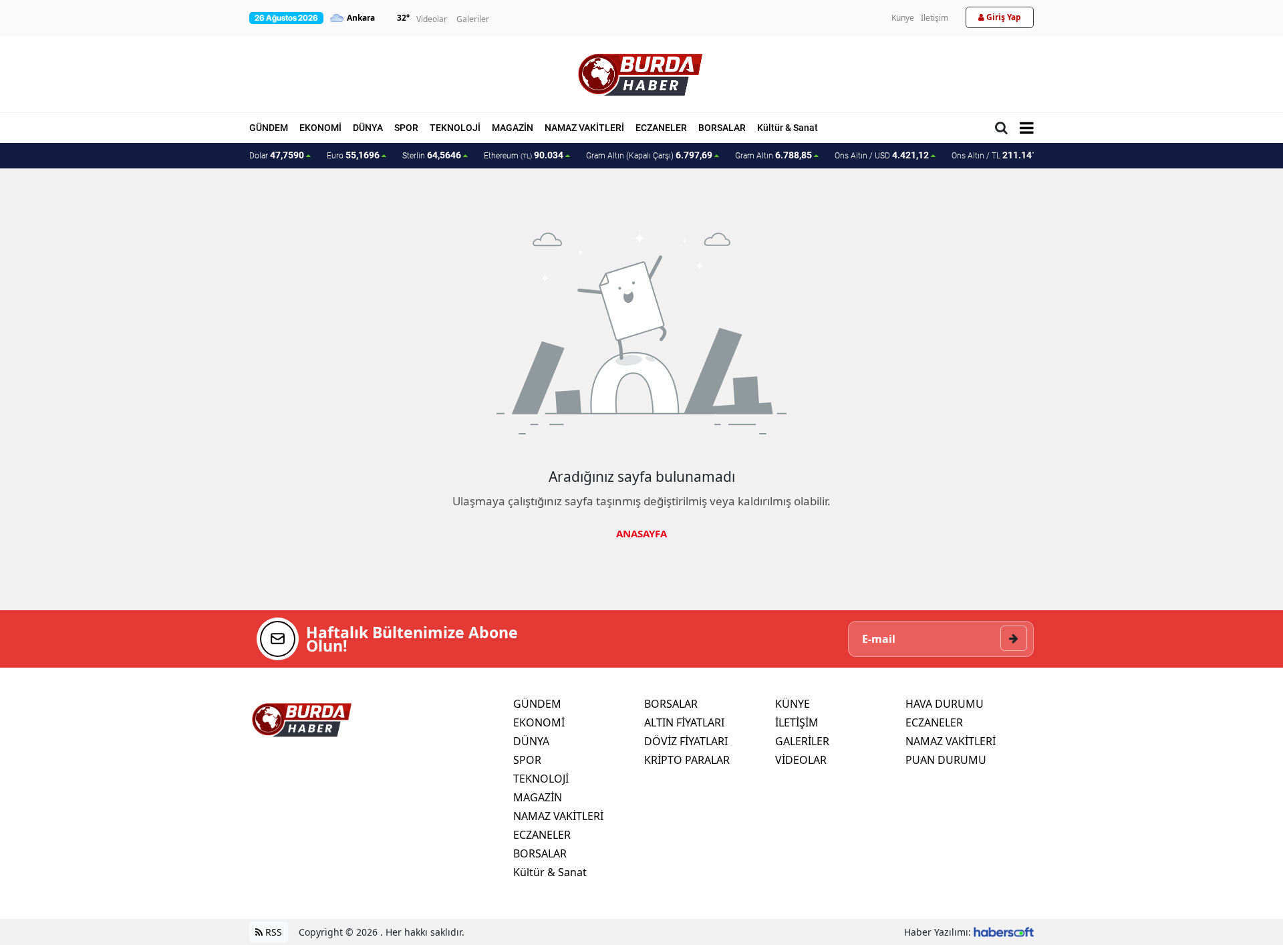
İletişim (934, 17)
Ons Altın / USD (882, 155)
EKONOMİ (320, 127)
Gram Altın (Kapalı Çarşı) (649, 155)
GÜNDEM (268, 127)
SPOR (406, 127)
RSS (272, 932)
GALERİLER (802, 741)
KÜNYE (792, 703)
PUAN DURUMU (945, 760)
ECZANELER (661, 127)
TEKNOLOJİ (455, 127)
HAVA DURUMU (944, 703)
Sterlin (431, 155)
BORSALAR (722, 127)
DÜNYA (368, 127)
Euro (353, 155)
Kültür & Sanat (787, 127)
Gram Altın (773, 155)
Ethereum (523, 155)
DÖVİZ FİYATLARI (686, 741)
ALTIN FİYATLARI (684, 722)
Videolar (431, 19)
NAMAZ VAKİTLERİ (584, 127)
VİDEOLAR (801, 760)
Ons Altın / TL (1001, 155)
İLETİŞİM (797, 722)
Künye (902, 17)
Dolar (276, 155)
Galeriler (472, 19)
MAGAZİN (512, 127)
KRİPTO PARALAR (687, 760)
